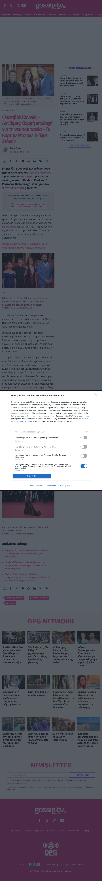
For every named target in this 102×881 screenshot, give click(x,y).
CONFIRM (32, 476)
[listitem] (51, 431)
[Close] (96, 395)
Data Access (51, 485)
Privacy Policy (66, 485)
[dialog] (51, 440)
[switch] (83, 437)
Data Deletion (36, 485)
